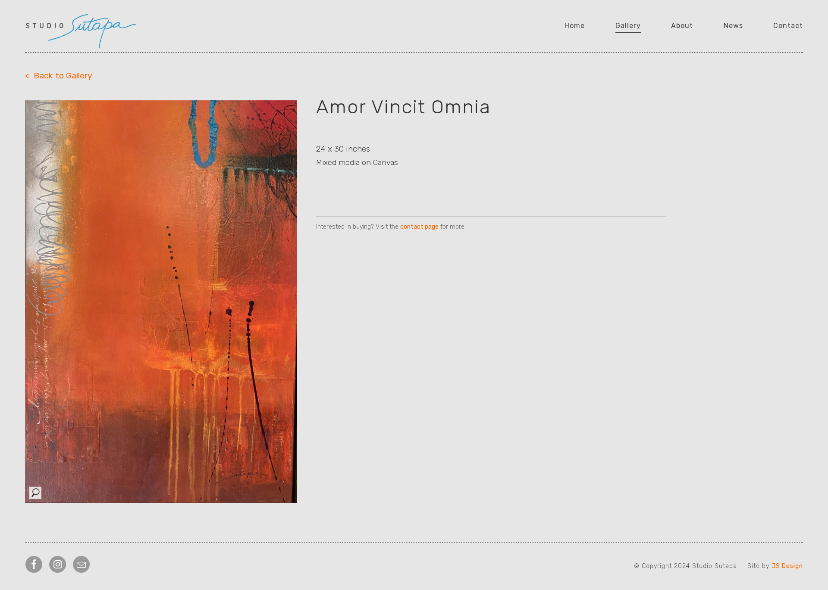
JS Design (787, 566)
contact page (419, 226)
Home (575, 26)
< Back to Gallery (58, 76)
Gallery (628, 26)
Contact (788, 26)
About (682, 26)
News (733, 26)
